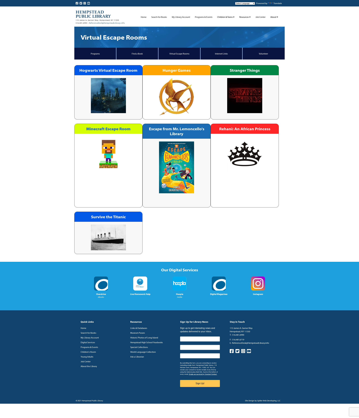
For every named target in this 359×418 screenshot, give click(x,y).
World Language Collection (143, 351)
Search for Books (159, 17)
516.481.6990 (238, 334)
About (273, 17)
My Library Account (181, 17)
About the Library (89, 366)
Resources (244, 17)
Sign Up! (200, 383)
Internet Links (221, 53)
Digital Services (88, 342)
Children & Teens (225, 17)
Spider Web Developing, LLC (268, 400)
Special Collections (139, 347)
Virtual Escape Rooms (179, 53)
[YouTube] (88, 3)
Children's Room (88, 351)
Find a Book (137, 53)
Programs (95, 53)
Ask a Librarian (137, 356)
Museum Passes (137, 332)
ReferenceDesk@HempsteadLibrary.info (107, 23)
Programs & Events (203, 17)
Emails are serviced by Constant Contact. (203, 374)
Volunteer (263, 53)
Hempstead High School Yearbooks (146, 342)
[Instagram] (84, 3)
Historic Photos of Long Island (144, 337)
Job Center (260, 17)
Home (143, 17)
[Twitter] (81, 3)
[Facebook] (77, 3)
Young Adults (87, 356)
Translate (277, 3)
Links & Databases (138, 328)
